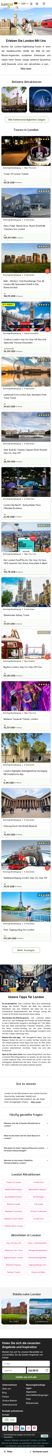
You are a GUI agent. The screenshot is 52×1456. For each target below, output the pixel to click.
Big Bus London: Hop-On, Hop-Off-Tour (23, 667)
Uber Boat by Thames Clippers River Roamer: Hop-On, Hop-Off (26, 451)
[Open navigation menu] (44, 3)
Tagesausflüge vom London (39, 1265)
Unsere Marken (9, 1400)
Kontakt (5, 1414)
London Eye (38, 1182)
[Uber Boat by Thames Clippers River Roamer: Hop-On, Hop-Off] (26, 427)
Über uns (6, 1388)
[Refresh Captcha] (47, 1371)
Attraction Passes (13, 1265)
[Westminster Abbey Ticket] (26, 592)
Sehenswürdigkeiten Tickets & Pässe (39, 1258)
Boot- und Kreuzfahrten (38, 1243)
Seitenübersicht (9, 1404)
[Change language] (17, 3)
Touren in (25, 130)
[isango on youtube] (28, 1428)
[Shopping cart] (37, 3)
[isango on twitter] (10, 1428)
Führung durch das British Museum (20, 826)
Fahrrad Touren (13, 1272)
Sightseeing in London (13, 1258)
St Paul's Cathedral (38, 1211)
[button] (48, 99)
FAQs (28, 1399)
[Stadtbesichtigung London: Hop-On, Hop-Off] (26, 855)
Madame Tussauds (13, 1211)
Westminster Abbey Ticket (16, 615)
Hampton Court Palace (13, 1219)
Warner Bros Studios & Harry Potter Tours (39, 1189)
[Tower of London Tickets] (26, 151)
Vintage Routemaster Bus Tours (39, 1250)
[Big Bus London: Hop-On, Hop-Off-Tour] (26, 644)
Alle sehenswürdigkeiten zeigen (26, 119)
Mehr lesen (26, 68)
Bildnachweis (32, 1403)
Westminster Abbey (13, 1189)
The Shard (38, 1204)
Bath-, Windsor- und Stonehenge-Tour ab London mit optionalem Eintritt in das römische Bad (24, 284)
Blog (4, 1392)
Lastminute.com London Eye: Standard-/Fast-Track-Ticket (25, 396)
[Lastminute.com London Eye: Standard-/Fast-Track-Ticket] (26, 372)
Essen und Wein (38, 1272)
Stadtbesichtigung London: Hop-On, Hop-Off (25, 878)
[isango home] (6, 5)
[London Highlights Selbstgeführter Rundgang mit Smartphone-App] (26, 748)
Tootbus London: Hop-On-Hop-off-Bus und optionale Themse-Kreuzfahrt (25, 341)
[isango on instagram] (16, 1428)
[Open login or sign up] (31, 3)
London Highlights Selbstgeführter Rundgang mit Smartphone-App (25, 772)
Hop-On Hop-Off (13, 1243)
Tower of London (13, 1182)
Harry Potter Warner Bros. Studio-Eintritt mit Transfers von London (24, 227)
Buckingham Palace (13, 1197)
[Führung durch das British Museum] (26, 803)
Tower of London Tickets (16, 174)
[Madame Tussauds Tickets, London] (26, 696)
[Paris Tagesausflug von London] (26, 907)
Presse (5, 1396)
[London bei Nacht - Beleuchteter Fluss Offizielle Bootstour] (26, 482)
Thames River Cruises (13, 1226)
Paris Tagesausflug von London (19, 930)
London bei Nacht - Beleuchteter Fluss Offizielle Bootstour (22, 506)
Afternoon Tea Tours (14, 1250)
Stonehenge (38, 1197)
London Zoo (38, 1219)
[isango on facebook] (4, 1428)
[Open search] (17, 7)
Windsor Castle (13, 1204)
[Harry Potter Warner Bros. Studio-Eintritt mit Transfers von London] (26, 203)
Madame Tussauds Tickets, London (21, 719)
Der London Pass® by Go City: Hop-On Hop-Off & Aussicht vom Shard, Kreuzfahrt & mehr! (25, 562)
